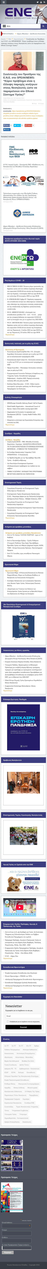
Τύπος (6, 1110)
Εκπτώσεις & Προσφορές (14, 349)
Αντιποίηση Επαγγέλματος (26, 1053)
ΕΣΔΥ (6, 1072)
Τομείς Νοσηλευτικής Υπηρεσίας (27, 1107)
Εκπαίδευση (31, 1072)
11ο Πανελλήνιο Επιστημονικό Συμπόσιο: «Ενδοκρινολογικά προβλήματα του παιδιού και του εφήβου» (23, 466)
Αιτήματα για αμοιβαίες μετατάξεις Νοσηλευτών (23, 533)
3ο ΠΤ (14, 1046)
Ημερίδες (7, 1088)
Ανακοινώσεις (9, 1053)
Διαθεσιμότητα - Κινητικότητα (29, 1069)
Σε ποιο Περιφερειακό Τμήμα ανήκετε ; (16, 1245)
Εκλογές (21, 1072)
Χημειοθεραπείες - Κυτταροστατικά (16, 1118)
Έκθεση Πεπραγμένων (12, 1049)
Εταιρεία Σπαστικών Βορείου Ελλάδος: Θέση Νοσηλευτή (23, 662)
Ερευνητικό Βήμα (11, 571)
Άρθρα (36, 1046)
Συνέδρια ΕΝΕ (29, 1103)
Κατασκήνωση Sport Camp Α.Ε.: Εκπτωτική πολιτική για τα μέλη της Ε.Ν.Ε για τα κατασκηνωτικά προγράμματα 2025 (25, 362)
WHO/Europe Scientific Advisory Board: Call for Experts (25, 403)
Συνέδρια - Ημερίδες (12, 440)
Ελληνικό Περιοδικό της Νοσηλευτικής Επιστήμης (21, 1076)
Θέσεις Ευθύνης (19, 1088)
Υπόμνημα (23, 1114)
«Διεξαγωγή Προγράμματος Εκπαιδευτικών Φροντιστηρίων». (24, 979)
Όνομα (4, 1230)
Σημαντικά (29, 100)
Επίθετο (5, 1237)
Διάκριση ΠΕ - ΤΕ (10, 1069)
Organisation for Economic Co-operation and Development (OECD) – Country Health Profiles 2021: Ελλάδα (24, 414)
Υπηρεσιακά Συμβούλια (20, 1110)
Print (35, 103)
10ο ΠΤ (28, 1046)
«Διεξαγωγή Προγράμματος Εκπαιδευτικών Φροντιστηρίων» (24, 986)
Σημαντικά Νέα (37, 100)
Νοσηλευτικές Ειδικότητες (13, 1091)
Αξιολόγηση (8, 1057)
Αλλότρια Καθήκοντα (30, 1049)
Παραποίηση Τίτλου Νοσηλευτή (15, 1095)
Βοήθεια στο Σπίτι (28, 1061)
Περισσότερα (9, 334)
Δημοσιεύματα (21, 100)
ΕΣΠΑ (13, 1072)
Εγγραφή (23, 1027)
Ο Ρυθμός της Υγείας (32, 1091)
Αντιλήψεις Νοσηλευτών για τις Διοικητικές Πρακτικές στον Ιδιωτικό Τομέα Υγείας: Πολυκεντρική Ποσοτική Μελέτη (24, 583)
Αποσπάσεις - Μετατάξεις (24, 1057)
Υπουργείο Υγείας (10, 1114)
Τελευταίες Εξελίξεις (9, 102)
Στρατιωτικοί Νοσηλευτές (13, 1103)
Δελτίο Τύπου (24, 1065)
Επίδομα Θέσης (9, 1084)
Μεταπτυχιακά (32, 1088)
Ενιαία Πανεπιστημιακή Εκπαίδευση (16, 1080)
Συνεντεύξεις (8, 1107)
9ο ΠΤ (21, 1046)
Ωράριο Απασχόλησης (12, 1122)
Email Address (16, 1222)
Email (42, 103)
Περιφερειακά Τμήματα (12, 1099)
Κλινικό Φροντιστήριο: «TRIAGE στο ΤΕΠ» (18, 976)
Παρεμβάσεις (33, 1095)
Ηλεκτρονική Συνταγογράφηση (28, 1084)
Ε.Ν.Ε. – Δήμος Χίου (11, 956)
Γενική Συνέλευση (10, 1065)
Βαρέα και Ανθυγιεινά (11, 1061)
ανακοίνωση (27, 1122)
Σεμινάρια (26, 1099)
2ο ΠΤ (6, 1046)
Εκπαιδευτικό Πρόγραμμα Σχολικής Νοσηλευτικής (21, 982)
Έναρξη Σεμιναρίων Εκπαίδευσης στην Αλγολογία (21, 973)
